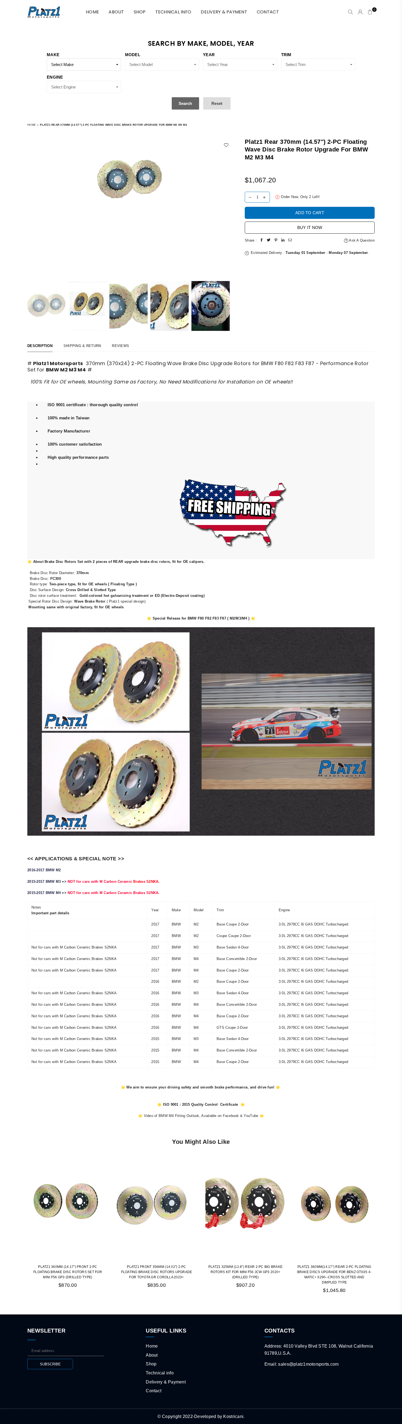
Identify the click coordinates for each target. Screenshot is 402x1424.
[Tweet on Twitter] (268, 240)
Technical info (173, 12)
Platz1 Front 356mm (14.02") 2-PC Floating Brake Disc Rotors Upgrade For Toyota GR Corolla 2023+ (156, 1272)
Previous (32, 207)
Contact (268, 12)
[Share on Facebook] (261, 240)
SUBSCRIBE (50, 1364)
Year (209, 54)
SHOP (140, 12)
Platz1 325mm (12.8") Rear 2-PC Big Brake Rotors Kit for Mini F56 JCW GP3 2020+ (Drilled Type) (245, 1272)
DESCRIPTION (40, 346)
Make (53, 54)
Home (31, 124)
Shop (151, 1364)
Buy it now (309, 227)
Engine (55, 77)
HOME (92, 12)
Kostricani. (233, 1416)
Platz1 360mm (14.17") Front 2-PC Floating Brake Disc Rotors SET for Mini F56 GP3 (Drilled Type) (67, 1272)
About (116, 12)
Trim (286, 54)
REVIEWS (120, 346)
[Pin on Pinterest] (275, 240)
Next (227, 207)
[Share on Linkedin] (283, 240)
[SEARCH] (350, 12)
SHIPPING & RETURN (82, 346)
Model (132, 54)
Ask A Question (361, 240)
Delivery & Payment (224, 12)
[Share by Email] (290, 240)
